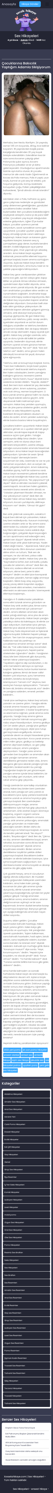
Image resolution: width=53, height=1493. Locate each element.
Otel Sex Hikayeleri (13, 1237)
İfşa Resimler (10, 1177)
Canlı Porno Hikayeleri (14, 1124)
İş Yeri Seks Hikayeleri (14, 1184)
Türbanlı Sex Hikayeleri (15, 1403)
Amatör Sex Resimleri (14, 1290)
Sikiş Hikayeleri (11, 1381)
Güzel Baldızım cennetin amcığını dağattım (25, 1460)
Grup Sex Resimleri (13, 1320)
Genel (7, 1162)
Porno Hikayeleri (12, 1245)
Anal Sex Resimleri (13, 1297)
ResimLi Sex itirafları (13, 1252)
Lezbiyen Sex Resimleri (15, 1328)
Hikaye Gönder (30, 4)
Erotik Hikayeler (11, 1139)
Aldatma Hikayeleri (13, 1094)
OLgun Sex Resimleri (14, 1343)
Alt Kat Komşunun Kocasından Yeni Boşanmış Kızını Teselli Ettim (21, 1444)
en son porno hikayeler (35, 1049)
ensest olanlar (11, 1055)
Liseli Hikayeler (11, 1207)
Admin (24, 40)
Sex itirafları (9, 1275)
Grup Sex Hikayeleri (13, 1169)
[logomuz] (26, 20)
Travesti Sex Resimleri (14, 1365)
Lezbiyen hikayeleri (13, 1199)
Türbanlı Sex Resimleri (14, 1373)
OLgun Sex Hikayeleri (14, 1222)
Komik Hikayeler (11, 1192)
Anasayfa (9, 4)
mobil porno (10, 1215)
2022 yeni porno (12, 1049)
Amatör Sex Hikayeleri (14, 1102)
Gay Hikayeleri (11, 1154)
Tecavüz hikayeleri (13, 1388)
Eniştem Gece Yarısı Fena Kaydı (20, 1428)
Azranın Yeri (9, 1117)
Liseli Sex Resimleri (13, 1335)
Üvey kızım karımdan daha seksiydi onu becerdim (23, 1452)
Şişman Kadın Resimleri (15, 1358)
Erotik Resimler (11, 1305)
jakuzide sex (37, 1060)
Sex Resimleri (10, 1282)
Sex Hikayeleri (11, 1267)
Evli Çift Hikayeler (12, 1147)
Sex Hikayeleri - (22, 1489)
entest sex (26, 1055)
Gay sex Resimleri (12, 1313)
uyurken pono (30, 1065)
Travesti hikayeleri (12, 1396)
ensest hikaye (39, 1489)
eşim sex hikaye (20, 1060)
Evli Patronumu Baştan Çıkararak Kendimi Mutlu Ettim (24, 1435)
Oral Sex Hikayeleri (13, 1230)
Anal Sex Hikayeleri (13, 1109)
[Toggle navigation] (47, 4)
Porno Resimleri (11, 1350)
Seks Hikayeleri (11, 1260)
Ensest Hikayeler (12, 1132)
